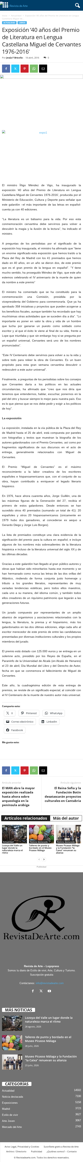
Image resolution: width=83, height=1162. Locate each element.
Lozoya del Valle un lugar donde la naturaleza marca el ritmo (12, 849)
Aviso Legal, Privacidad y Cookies (22, 1146)
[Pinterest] (25, 69)
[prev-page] (39, 859)
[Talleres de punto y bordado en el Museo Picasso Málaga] (41, 834)
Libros (22, 22)
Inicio (4, 15)
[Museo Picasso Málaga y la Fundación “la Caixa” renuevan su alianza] (68, 834)
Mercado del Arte (12, 1127)
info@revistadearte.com (50, 983)
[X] (42, 991)
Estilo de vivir (10, 1114)
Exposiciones (10, 1102)
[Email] (43, 69)
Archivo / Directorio (16, 1151)
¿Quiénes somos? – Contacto (62, 1151)
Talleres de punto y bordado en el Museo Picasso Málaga (40, 848)
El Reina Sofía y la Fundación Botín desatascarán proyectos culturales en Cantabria (63, 794)
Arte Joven (8, 1120)
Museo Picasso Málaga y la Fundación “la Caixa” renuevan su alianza (67, 849)
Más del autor (66, 818)
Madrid (6, 1108)
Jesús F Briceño (14, 57)
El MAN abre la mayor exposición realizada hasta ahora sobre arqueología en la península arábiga (18, 796)
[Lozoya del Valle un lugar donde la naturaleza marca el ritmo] (14, 834)
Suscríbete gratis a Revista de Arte (61, 1146)
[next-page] (44, 859)
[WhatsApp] (34, 69)
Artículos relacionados (25, 818)
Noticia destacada (39, 841)
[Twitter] (15, 69)
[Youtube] (50, 991)
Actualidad (16, 15)
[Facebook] (6, 69)
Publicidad (36, 1151)
